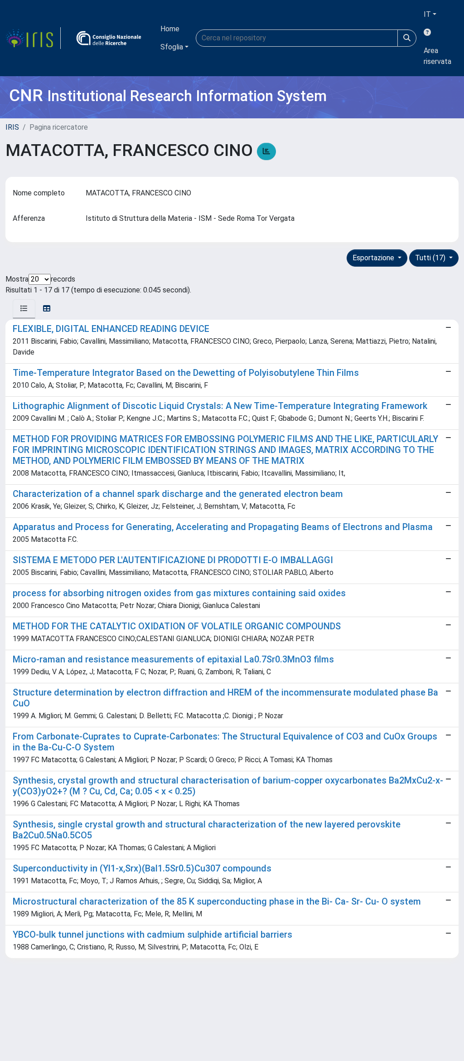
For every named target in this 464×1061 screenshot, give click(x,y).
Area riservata (437, 56)
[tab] (24, 308)
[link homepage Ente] (109, 38)
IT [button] (427, 14)
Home (169, 28)
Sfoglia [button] (171, 47)
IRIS (12, 127)
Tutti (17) (431, 257)
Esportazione (374, 257)
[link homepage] (33, 38)
